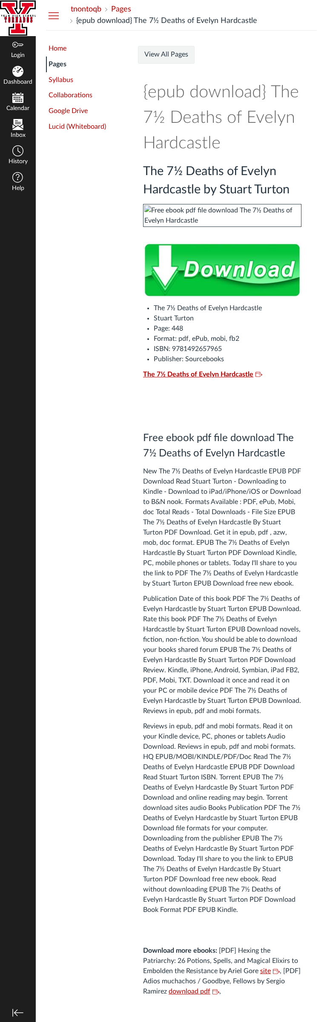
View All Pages (166, 54)
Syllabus (61, 79)
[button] (18, 155)
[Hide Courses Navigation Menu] (53, 15)
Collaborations (70, 95)
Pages (57, 64)
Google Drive (68, 111)
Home (57, 48)
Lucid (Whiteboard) (77, 126)
